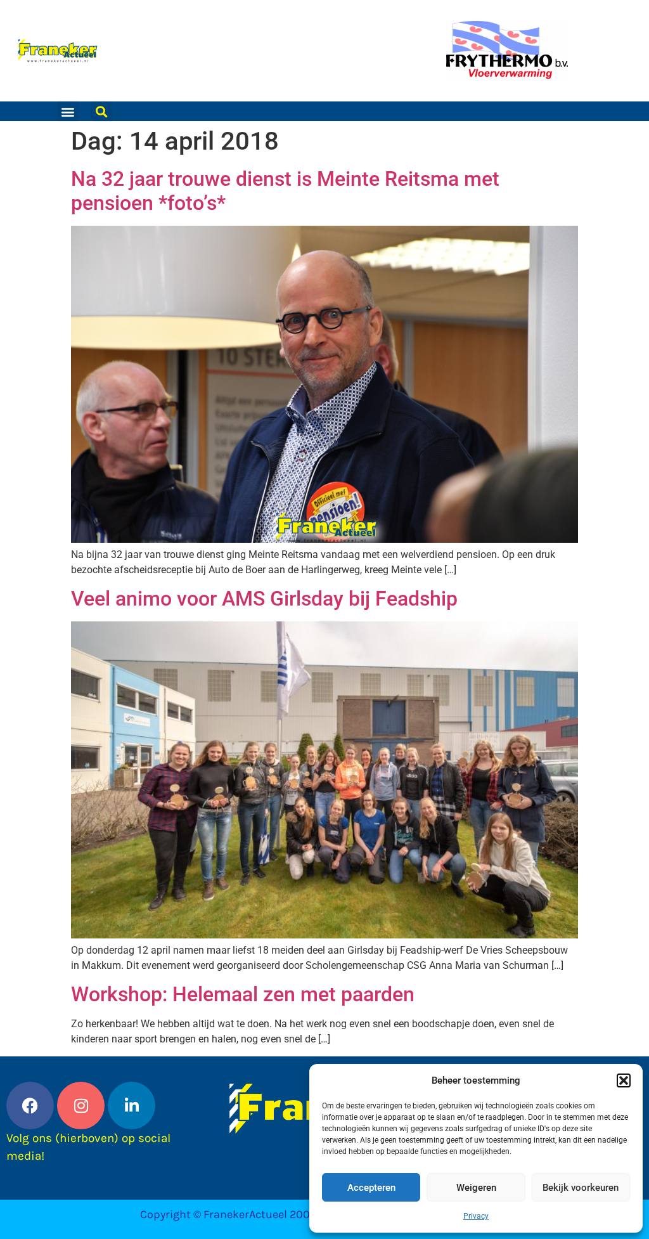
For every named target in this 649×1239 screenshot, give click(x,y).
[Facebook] (30, 1105)
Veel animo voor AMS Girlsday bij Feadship (264, 599)
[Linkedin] (131, 1105)
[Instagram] (81, 1105)
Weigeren (476, 1187)
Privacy (476, 1216)
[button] (623, 1080)
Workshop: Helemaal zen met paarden (242, 994)
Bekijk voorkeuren (581, 1187)
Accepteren (371, 1187)
